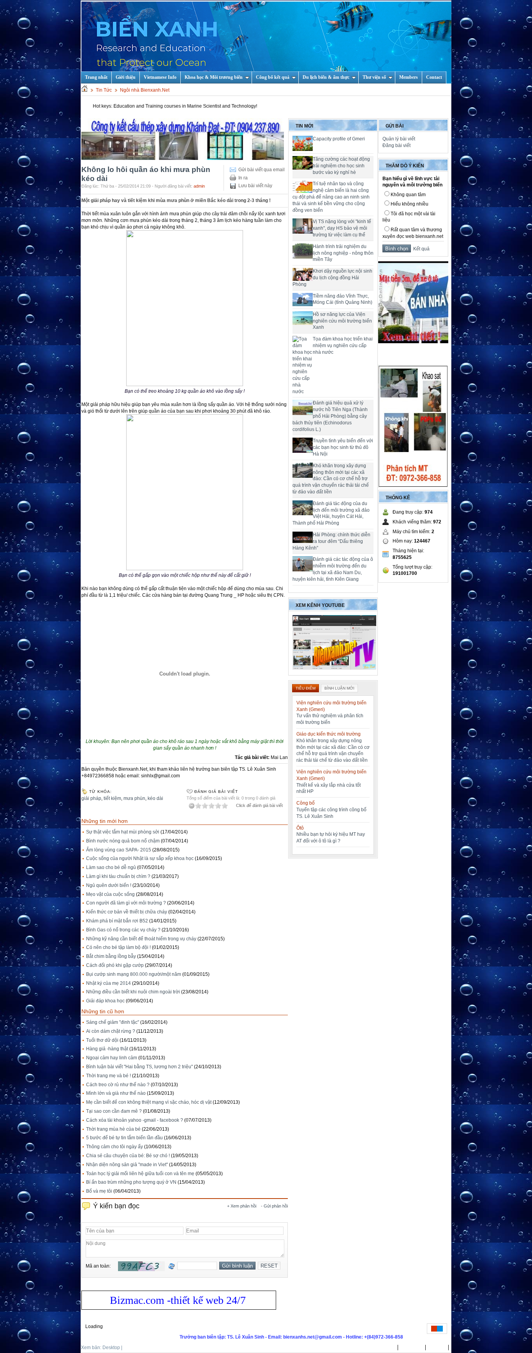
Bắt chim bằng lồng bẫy (111, 956)
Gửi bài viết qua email (261, 169)
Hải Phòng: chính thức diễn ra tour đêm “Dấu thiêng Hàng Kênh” (331, 541)
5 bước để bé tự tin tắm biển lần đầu (124, 1137)
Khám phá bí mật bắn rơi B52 (117, 921)
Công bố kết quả (272, 77)
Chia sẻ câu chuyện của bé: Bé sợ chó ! (128, 1155)
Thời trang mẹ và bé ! (108, 1075)
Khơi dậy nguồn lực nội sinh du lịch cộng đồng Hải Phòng (332, 277)
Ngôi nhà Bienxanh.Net (144, 90)
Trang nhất (383, 1347)
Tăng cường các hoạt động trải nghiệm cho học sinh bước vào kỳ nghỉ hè (341, 165)
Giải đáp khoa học (105, 1001)
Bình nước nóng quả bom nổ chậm (123, 841)
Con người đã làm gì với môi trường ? (126, 903)
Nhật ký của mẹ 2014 (108, 983)
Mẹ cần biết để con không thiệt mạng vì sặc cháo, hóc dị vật (148, 1102)
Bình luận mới (339, 688)
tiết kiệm (112, 798)
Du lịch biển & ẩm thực (326, 77)
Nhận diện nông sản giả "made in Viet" (127, 1164)
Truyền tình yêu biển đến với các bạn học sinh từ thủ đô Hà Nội (343, 447)
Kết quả (420, 249)
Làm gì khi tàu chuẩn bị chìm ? (118, 876)
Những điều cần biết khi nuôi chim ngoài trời (133, 992)
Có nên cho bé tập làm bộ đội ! (118, 947)
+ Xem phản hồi (241, 1206)
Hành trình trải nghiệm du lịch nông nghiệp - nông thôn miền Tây (343, 253)
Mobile (130, 1347)
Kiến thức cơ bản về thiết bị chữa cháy (126, 912)
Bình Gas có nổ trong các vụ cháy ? (123, 930)
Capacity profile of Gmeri (339, 139)
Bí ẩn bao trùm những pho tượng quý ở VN (131, 1182)
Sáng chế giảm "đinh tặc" (112, 1022)
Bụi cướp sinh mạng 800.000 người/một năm (133, 974)
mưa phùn (134, 798)
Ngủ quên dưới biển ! (108, 885)
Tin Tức (104, 90)
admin (199, 186)
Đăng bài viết (396, 145)
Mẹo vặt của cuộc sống (110, 894)
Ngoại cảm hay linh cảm (111, 1057)
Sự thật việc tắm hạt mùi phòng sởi (122, 832)
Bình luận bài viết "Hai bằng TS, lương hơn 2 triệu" (139, 1066)
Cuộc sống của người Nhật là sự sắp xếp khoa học (140, 858)
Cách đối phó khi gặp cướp (115, 965)
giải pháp (91, 798)
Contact (434, 77)
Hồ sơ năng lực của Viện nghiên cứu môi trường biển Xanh (342, 321)
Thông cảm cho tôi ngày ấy (114, 1146)
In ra (243, 178)
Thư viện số (374, 77)
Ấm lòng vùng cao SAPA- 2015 (118, 850)
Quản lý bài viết (398, 139)
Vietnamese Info (160, 77)
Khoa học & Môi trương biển (214, 77)
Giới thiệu (126, 77)
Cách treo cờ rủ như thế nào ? (118, 1084)
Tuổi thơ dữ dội (102, 1040)
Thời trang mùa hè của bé (113, 1129)
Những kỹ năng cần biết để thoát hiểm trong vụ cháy (141, 939)
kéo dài (155, 798)
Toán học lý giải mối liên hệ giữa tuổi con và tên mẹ (140, 1173)
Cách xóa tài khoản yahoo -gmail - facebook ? (134, 1120)
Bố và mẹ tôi (99, 1191)
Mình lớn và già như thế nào (116, 1093)
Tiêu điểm (305, 688)
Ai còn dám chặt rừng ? (110, 1031)
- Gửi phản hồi (274, 1206)
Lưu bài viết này (255, 185)
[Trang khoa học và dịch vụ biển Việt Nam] (266, 42)
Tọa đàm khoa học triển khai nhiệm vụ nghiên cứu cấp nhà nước (343, 345)
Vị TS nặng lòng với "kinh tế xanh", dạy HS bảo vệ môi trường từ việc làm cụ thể (342, 228)
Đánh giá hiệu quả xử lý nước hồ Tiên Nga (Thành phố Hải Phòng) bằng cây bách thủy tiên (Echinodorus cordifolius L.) (330, 416)
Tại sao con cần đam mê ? (114, 1111)
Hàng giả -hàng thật (107, 1049)
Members (408, 77)
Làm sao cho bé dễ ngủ (111, 867)
